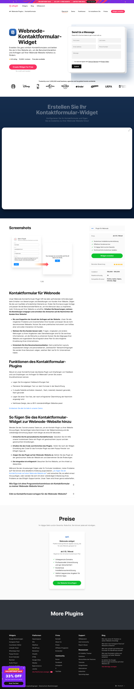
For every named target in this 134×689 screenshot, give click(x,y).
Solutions (82, 656)
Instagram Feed (14, 642)
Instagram (58, 665)
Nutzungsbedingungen (30, 686)
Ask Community (84, 642)
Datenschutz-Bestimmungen (48, 686)
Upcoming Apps (84, 674)
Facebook (58, 662)
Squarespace (36, 639)
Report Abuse (83, 645)
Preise (106, 11)
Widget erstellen (117, 11)
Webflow (35, 645)
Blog (32, 6)
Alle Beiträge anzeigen (109, 666)
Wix (33, 642)
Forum (57, 659)
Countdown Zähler (15, 645)
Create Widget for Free (23, 67)
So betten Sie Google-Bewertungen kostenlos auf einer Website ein (113, 661)
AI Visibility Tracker (85, 653)
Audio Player (13, 663)
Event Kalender (14, 657)
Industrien (82, 671)
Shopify (34, 654)
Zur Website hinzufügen (67, 583)
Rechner (12, 660)
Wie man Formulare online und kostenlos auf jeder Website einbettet (112, 655)
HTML (34, 657)
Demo (73, 11)
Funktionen (81, 11)
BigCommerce (37, 666)
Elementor (35, 651)
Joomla (34, 669)
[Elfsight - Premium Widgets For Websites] (13, 6)
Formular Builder (14, 666)
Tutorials (81, 662)
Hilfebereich (41, 6)
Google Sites (36, 660)
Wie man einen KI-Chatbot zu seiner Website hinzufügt (111, 640)
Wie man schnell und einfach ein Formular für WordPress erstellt (112, 649)
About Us (58, 642)
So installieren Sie (94, 11)
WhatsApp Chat (14, 651)
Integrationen (83, 665)
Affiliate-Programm (61, 648)
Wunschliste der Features (87, 659)
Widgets (25, 6)
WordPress (35, 648)
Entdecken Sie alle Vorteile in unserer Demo (26, 408)
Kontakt (58, 639)
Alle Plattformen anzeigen (42, 672)
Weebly (34, 663)
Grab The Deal (13, 683)
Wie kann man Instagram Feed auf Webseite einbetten (113, 644)
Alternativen (83, 668)
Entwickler (58, 651)
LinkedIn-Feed (13, 648)
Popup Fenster (14, 654)
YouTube (58, 671)
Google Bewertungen (16, 639)
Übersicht (65, 11)
